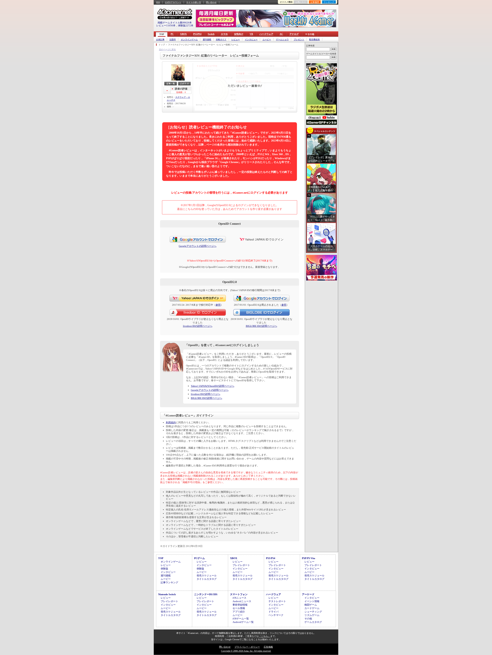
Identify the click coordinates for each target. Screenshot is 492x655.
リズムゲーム (311, 615)
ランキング (329, 2)
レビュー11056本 (165, 25)
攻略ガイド (221, 39)
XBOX (183, 34)
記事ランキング (169, 582)
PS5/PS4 (197, 34)
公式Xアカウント (173, 2)
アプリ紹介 (239, 611)
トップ (162, 44)
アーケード (308, 594)
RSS (158, 2)
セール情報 (239, 608)
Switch (211, 34)
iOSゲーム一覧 (241, 618)
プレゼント (299, 39)
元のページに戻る (167, 49)
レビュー (235, 39)
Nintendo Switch (167, 594)
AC (281, 34)
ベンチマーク (275, 615)
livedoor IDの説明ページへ (197, 326)
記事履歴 (315, 2)
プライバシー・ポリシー (247, 647)
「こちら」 (264, 636)
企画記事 (160, 39)
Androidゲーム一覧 (243, 622)
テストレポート (277, 601)
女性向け (238, 34)
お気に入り (300, 2)
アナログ (294, 34)
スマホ (224, 34)
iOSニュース (239, 597)
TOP (161, 34)
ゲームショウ (282, 39)
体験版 (164, 568)
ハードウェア (266, 34)
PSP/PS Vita (308, 558)
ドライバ (273, 611)
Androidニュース (242, 601)
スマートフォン (239, 594)
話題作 (173, 39)
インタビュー (251, 39)
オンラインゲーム (189, 39)
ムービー (267, 39)
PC (172, 34)
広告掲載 (268, 647)
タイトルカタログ (207, 579)
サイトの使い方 (193, 2)
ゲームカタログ (313, 622)
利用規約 (171, 422)
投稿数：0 (181, 92)
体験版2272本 (185, 25)
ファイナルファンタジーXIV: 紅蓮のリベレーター (191, 44)
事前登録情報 (240, 604)
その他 (308, 618)
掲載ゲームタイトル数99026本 (175, 22)
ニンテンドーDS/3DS (205, 594)
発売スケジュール (207, 575)
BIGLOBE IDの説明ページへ (261, 326)
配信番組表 (314, 39)
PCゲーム (199, 558)
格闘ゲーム (310, 604)
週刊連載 (207, 39)
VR (251, 34)
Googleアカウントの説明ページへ (197, 246)
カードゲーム (311, 608)
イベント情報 (311, 601)
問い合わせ (211, 2)
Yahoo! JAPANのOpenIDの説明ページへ (212, 386)
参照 (218, 304)
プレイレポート (241, 565)
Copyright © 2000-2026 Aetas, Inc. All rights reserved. (246, 651)
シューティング (313, 611)
